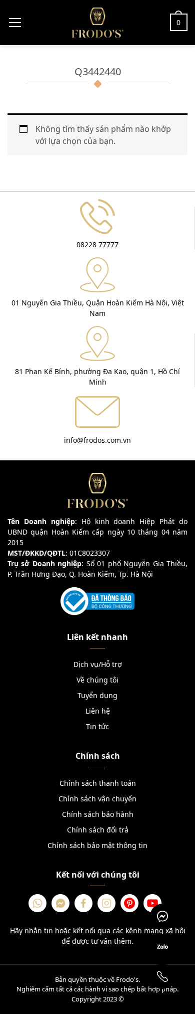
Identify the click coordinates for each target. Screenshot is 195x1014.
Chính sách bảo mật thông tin (98, 845)
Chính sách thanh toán (98, 783)
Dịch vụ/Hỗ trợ (98, 664)
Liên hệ (98, 711)
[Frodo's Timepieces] (98, 21)
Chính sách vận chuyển (97, 798)
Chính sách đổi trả (97, 829)
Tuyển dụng (98, 695)
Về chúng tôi (97, 680)
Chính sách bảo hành (98, 814)
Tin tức (97, 726)
